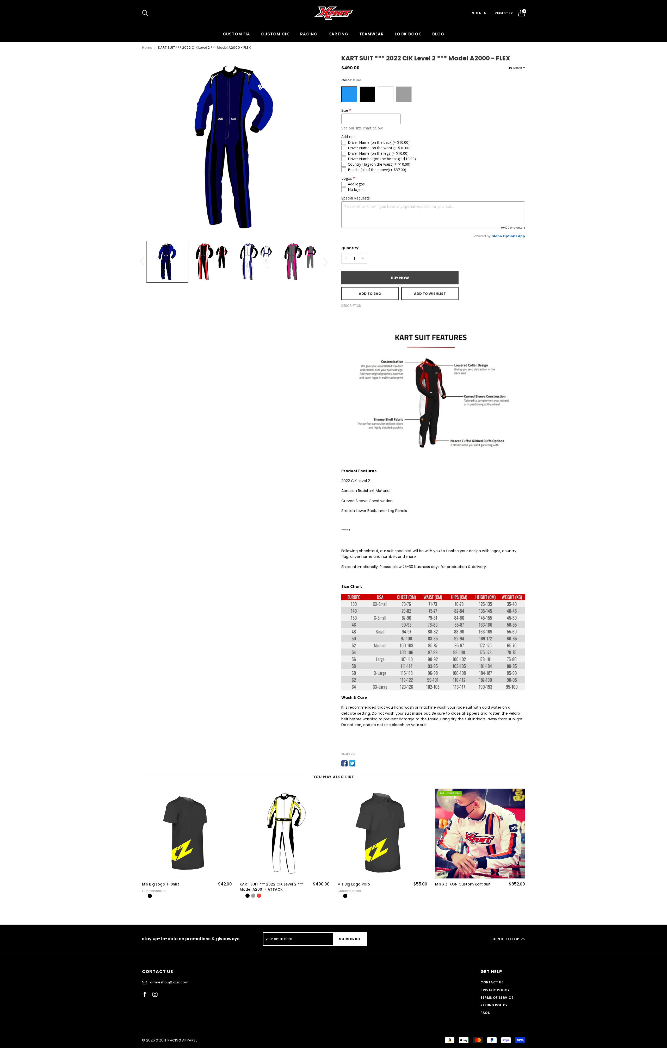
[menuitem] (236, 34)
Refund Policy (494, 1005)
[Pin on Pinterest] (360, 763)
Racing (309, 34)
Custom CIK (275, 34)
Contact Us (492, 982)
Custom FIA (236, 34)
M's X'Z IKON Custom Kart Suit (463, 884)
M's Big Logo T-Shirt (160, 884)
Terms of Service (496, 997)
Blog (438, 34)
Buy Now (400, 277)
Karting (338, 34)
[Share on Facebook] (344, 763)
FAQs (485, 1012)
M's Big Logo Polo (353, 884)
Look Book (408, 34)
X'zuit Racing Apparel (176, 1040)
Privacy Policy (495, 990)
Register (504, 13)
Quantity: (350, 248)
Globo (496, 236)
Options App (514, 236)
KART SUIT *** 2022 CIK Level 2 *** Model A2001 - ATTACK (271, 887)
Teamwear (371, 34)
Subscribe (350, 939)
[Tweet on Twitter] (352, 763)
